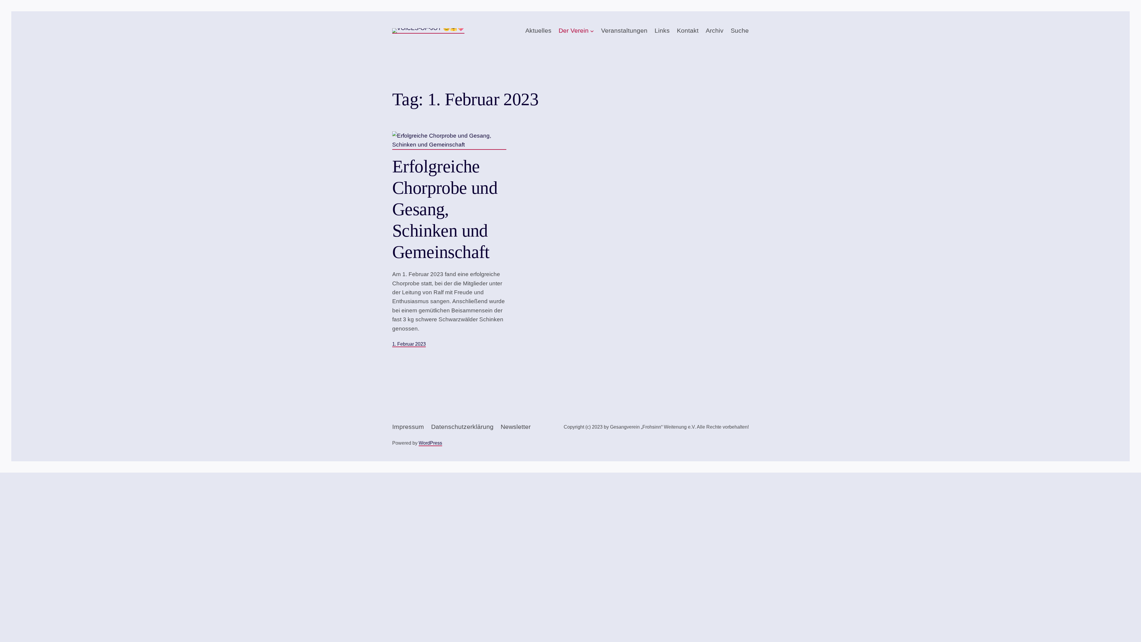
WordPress (430, 443)
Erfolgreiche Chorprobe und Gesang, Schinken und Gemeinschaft (444, 209)
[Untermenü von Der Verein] (592, 31)
